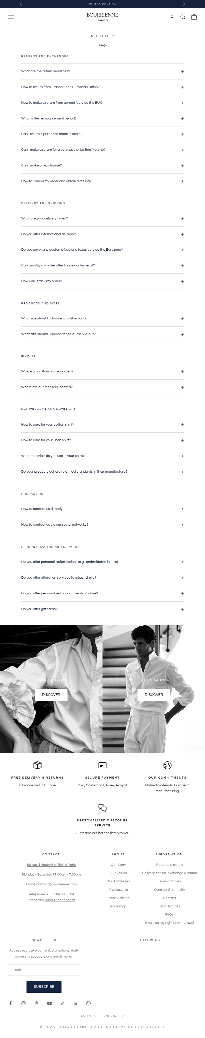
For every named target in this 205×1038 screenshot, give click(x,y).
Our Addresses (118, 881)
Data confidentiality (169, 890)
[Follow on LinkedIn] (75, 1003)
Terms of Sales (169, 881)
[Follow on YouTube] (49, 1003)
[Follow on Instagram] (23, 1003)
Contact (169, 898)
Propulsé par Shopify (137, 1027)
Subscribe (44, 987)
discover (51, 695)
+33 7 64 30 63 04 (60, 894)
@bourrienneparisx (60, 900)
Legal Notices (169, 906)
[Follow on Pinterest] (36, 1003)
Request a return (169, 865)
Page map (118, 906)
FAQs (169, 914)
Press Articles (118, 898)
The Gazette (118, 890)
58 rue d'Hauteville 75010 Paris (51, 865)
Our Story (118, 865)
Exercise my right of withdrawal (169, 923)
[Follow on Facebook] (10, 1003)
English (111, 1016)
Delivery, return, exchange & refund (169, 873)
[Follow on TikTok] (62, 1003)
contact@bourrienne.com (56, 884)
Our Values (118, 873)
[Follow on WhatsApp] (88, 1003)
